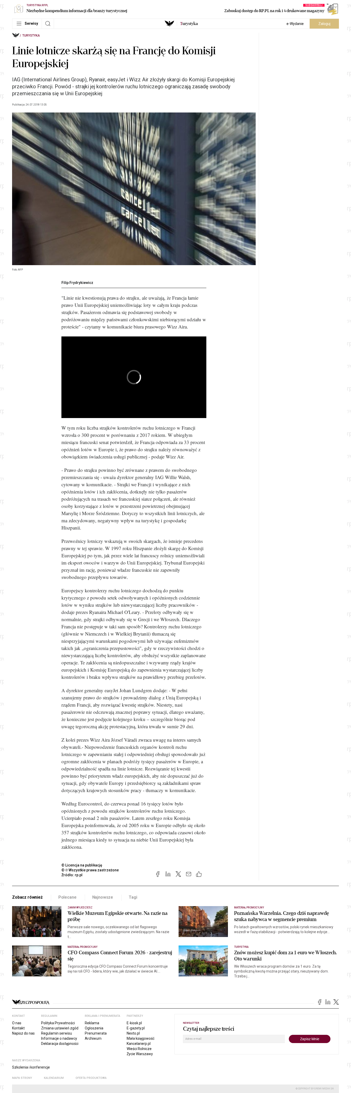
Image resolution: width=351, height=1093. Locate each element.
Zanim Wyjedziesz (80, 907)
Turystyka (31, 35)
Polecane (67, 897)
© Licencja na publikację (82, 865)
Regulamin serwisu (56, 1033)
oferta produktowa (91, 1078)
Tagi (133, 897)
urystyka (189, 23)
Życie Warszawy (140, 1054)
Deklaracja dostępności (59, 1044)
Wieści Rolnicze (139, 1049)
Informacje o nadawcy (59, 1038)
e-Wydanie (295, 24)
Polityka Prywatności (58, 1023)
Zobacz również (27, 897)
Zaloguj (324, 24)
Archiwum (93, 1038)
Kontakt (18, 1028)
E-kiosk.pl (134, 1023)
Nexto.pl (133, 1033)
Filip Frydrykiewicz (77, 283)
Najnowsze (102, 897)
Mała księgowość (140, 1038)
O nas (16, 1023)
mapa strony (22, 1078)
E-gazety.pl (136, 1028)
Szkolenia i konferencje (31, 1067)
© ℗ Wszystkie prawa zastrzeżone (90, 870)
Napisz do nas (23, 1033)
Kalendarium (54, 1078)
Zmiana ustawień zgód (59, 1028)
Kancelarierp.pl (139, 1044)
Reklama (92, 1023)
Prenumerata (96, 1033)
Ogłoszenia (94, 1028)
